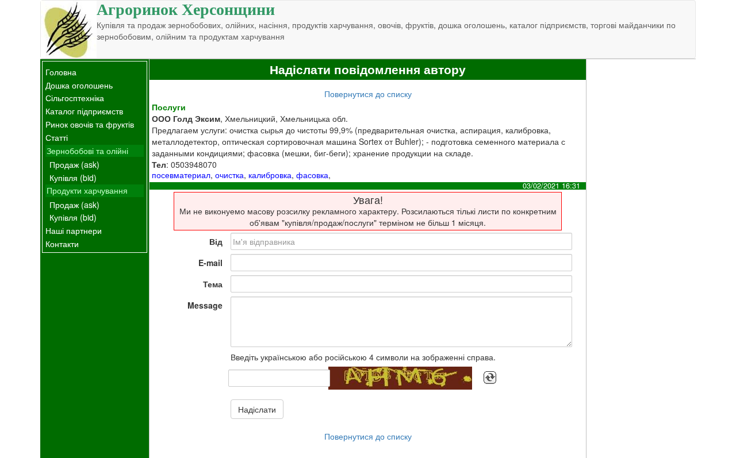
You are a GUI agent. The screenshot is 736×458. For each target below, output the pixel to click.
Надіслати (257, 409)
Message (205, 305)
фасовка (312, 174)
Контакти (62, 243)
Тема (213, 284)
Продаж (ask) (74, 164)
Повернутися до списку (368, 93)
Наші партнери (73, 230)
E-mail (210, 262)
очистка (229, 174)
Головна (60, 72)
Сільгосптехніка (74, 97)
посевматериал (181, 174)
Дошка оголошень (79, 85)
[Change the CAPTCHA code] (490, 377)
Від (216, 241)
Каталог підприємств (84, 111)
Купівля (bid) (73, 177)
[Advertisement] (641, 231)
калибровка (270, 174)
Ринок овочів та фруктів (89, 124)
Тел (159, 164)
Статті (56, 137)
